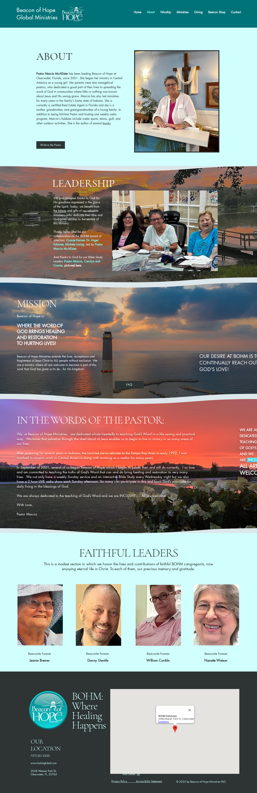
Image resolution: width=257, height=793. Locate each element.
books (106, 123)
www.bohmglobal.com (44, 763)
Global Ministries (37, 17)
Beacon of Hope (36, 10)
